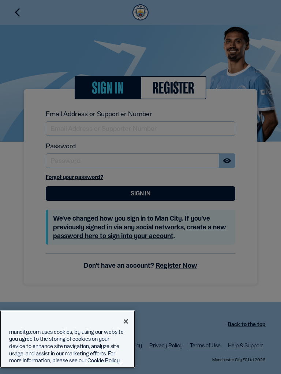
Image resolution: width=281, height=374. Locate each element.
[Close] (126, 321)
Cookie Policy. (104, 360)
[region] (67, 339)
